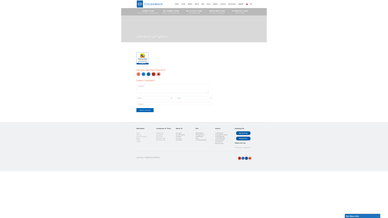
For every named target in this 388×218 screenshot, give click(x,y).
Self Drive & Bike (160, 138)
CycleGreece (238, 147)
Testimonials (199, 136)
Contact (223, 4)
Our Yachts (179, 140)
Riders (190, 4)
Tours (183, 4)
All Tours (138, 135)
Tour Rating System (201, 140)
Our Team (179, 133)
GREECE (215, 4)
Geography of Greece (221, 135)
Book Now (232, 4)
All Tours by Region (141, 136)
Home (177, 4)
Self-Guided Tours (171, 12)
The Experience (200, 135)
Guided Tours (148, 12)
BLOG (208, 4)
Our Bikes (178, 136)
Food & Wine (219, 142)
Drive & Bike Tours (217, 12)
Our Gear (178, 138)
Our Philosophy (180, 135)
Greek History (219, 133)
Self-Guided (159, 135)
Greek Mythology (220, 138)
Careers (241, 4)
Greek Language (220, 136)
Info (203, 4)
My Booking (243, 133)
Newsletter (243, 138)
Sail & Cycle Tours (194, 12)
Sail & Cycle (159, 136)
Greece (138, 140)
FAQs (197, 138)
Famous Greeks (219, 140)
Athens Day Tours (240, 12)
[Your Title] (239, 158)
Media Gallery (199, 133)
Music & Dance (219, 143)
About (197, 4)
